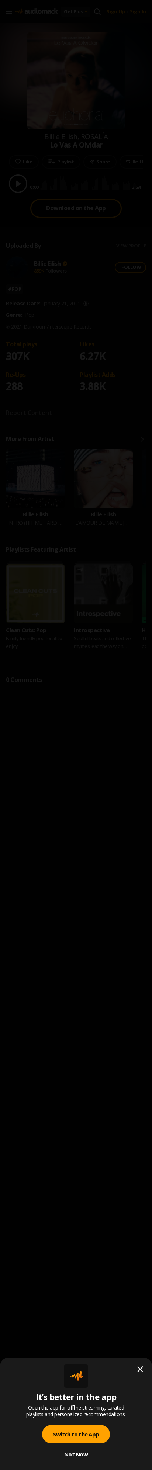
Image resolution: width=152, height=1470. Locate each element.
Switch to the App (76, 1434)
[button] (76, 735)
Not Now (76, 1454)
